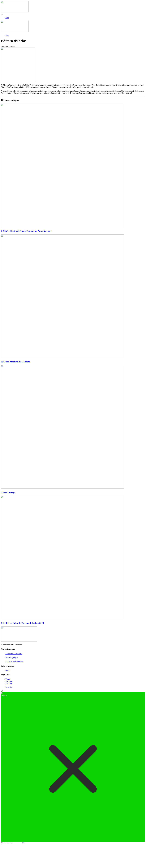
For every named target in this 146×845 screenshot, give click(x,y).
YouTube (8, 683)
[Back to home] (15, 12)
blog (7, 18)
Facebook (9, 681)
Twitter (8, 679)
